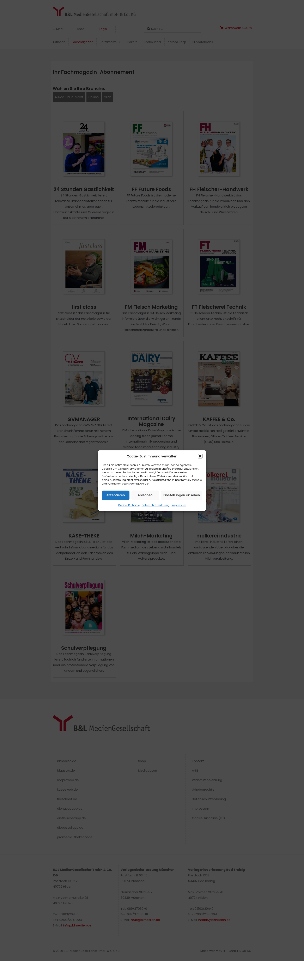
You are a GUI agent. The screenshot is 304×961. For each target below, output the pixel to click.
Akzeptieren (115, 495)
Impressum (179, 505)
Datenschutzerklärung (156, 505)
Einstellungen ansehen (181, 495)
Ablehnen (145, 495)
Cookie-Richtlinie (129, 505)
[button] (200, 456)
